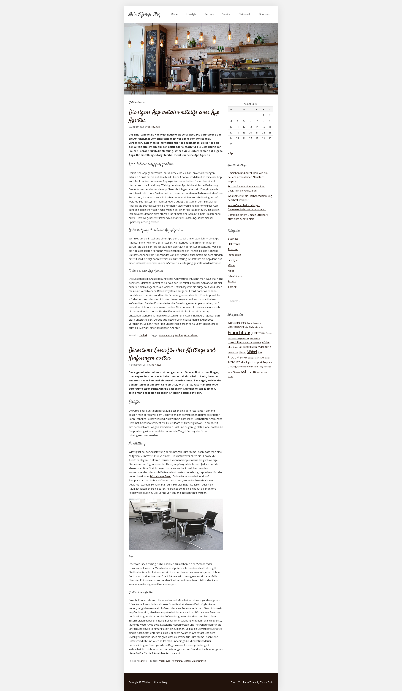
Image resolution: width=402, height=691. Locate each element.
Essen (269, 333)
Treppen (267, 362)
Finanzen (264, 14)
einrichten (259, 327)
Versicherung (257, 367)
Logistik (245, 346)
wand (230, 372)
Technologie (244, 362)
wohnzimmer (262, 372)
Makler (253, 346)
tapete (268, 358)
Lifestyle (191, 14)
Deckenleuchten (254, 323)
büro (168, 660)
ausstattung (234, 322)
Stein (257, 358)
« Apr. (231, 153)
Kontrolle (257, 343)
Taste (234, 682)
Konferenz (177, 660)
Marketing (264, 347)
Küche (265, 342)
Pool (260, 352)
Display (252, 327)
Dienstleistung (166, 335)
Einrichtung (240, 332)
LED (230, 347)
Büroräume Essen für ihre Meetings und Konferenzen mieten (172, 354)
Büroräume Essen (160, 476)
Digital (245, 327)
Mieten (187, 660)
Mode (231, 270)
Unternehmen (191, 335)
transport (257, 362)
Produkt (179, 335)
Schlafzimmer (236, 276)
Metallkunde (233, 352)
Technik (209, 14)
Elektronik (245, 14)
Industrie (248, 342)
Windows (236, 372)
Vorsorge (267, 367)
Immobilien (234, 254)
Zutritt (230, 376)
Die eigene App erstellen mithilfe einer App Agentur (174, 116)
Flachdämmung (234, 338)
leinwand (237, 347)
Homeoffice (255, 338)
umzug (232, 366)
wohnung (248, 371)
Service (226, 14)
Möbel (174, 14)
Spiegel (251, 358)
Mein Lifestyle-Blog (145, 14)
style (262, 357)
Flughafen (245, 338)
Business (233, 238)
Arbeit (162, 660)
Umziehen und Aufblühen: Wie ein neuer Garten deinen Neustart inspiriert (248, 177)
